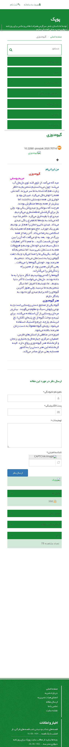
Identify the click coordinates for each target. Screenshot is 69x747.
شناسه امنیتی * (54, 452)
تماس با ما (53, 125)
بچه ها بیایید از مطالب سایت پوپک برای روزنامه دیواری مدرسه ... (35, 741)
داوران (55, 114)
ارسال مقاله (52, 104)
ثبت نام (14, 4)
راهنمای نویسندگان (48, 93)
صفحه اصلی (56, 36)
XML (51, 501)
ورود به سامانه (31, 4)
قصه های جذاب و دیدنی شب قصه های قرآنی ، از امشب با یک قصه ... (34, 731)
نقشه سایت (52, 710)
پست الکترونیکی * (53, 405)
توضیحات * (56, 420)
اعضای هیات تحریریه (48, 697)
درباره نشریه (51, 692)
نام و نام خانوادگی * (52, 392)
